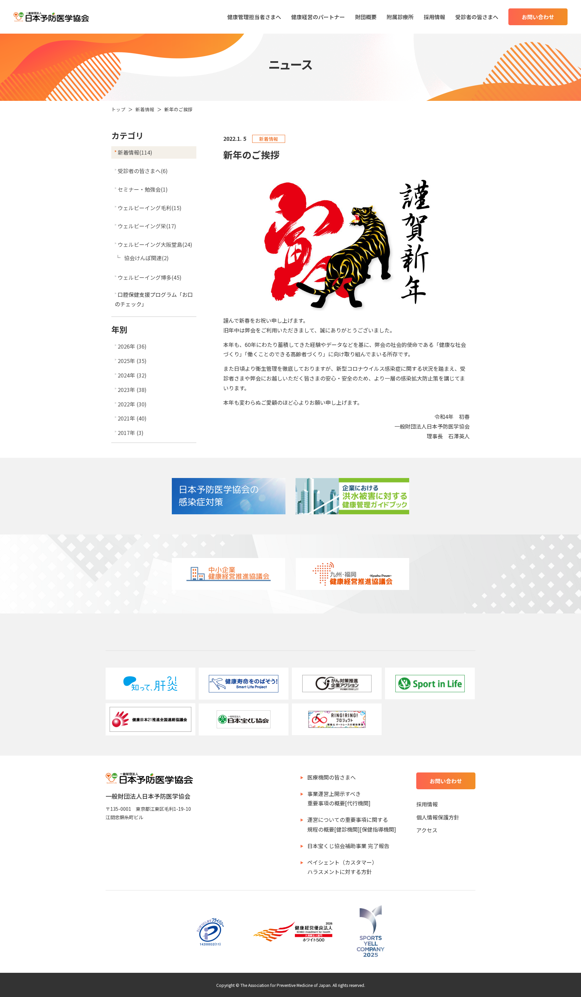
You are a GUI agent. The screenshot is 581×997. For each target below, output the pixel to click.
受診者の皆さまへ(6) (143, 171)
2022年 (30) (132, 404)
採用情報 (434, 17)
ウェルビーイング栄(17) (147, 226)
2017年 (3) (131, 433)
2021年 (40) (132, 418)
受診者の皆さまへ (476, 17)
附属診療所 (400, 17)
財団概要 (366, 17)
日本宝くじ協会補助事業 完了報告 (348, 846)
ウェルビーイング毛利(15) (150, 208)
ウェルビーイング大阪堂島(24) (155, 244)
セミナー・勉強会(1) (143, 189)
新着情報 (144, 109)
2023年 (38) (132, 390)
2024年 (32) (132, 375)
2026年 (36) (132, 346)
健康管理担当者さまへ (254, 17)
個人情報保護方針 (437, 817)
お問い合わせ (538, 17)
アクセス (426, 830)
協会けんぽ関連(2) (146, 258)
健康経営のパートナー (318, 17)
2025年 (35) (132, 361)
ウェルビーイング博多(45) (150, 277)
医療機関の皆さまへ (331, 777)
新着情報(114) (135, 152)
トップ (118, 109)
